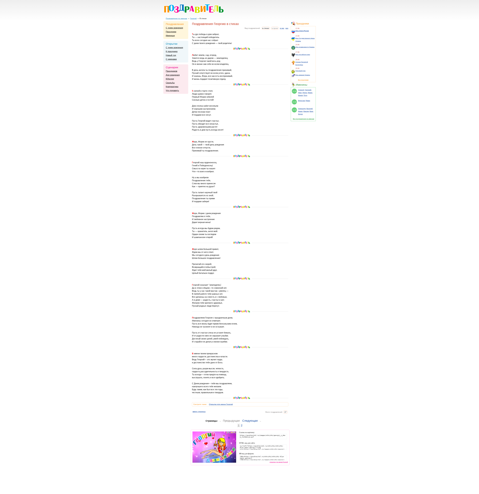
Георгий (193, 18)
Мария (300, 95)
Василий (309, 109)
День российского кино (302, 54)
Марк (311, 111)
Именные (170, 35)
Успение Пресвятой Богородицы (301, 63)
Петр (305, 95)
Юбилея (170, 79)
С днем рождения (174, 28)
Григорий (308, 90)
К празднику (172, 51)
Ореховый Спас (300, 70)
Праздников (171, 71)
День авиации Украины (302, 75)
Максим (306, 111)
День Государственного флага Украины (305, 40)
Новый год (171, 55)
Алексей (301, 90)
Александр (302, 109)
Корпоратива (172, 86)
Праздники (171, 32)
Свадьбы (170, 83)
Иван (300, 93)
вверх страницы (199, 412)
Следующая (250, 420)
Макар (310, 93)
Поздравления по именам (176, 18)
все (287, 28)
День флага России (302, 31)
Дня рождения (173, 75)
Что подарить (172, 90)
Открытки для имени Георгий (221, 404)
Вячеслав (301, 101)
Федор (300, 114)
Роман (308, 101)
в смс (282, 28)
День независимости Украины (304, 47)
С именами (171, 59)
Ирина (304, 93)
